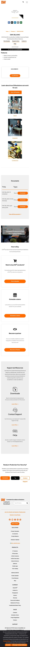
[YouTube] (12, 520)
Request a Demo (15, 41)
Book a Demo (15, 523)
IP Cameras (15, 551)
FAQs (15, 43)
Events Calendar (15, 575)
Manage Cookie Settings (19, 645)
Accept (8, 645)
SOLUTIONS (15, 527)
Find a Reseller (7, 41)
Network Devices (15, 561)
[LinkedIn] (18, 520)
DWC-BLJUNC (20, 31)
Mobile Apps (15, 566)
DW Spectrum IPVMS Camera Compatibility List (15, 628)
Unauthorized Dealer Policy (15, 605)
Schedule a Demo (15, 315)
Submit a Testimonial (20, 512)
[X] (15, 520)
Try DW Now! (15, 75)
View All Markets (15, 92)
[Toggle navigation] (27, 2)
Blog (15, 580)
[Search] (23, 2)
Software (15, 563)
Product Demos (15, 539)
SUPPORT (15, 624)
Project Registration (15, 617)
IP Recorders (15, 553)
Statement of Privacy (15, 602)
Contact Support (25, 479)
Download (22, 193)
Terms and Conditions (15, 600)
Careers (15, 595)
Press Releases (15, 578)
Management (15, 592)
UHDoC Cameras (15, 556)
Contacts (15, 612)
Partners (15, 620)
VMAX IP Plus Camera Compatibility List (15, 630)
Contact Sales (15, 478)
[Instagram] (20, 520)
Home (7, 31)
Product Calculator (15, 531)
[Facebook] (10, 520)
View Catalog (15, 568)
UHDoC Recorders (15, 558)
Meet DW (15, 587)
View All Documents (14, 214)
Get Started (14, 236)
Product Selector (15, 536)
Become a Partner (15, 349)
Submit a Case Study (15, 515)
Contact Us (24, 41)
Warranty (15, 597)
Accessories (15, 533)
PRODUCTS (15, 547)
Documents (14, 69)
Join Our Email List (9, 512)
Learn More (14, 404)
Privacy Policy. (7, 641)
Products (13, 31)
